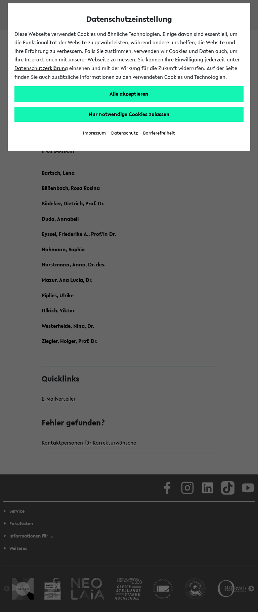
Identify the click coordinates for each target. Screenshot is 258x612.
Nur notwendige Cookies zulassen (129, 114)
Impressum (94, 133)
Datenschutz (124, 133)
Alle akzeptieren (129, 93)
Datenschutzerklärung (41, 68)
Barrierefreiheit (159, 133)
